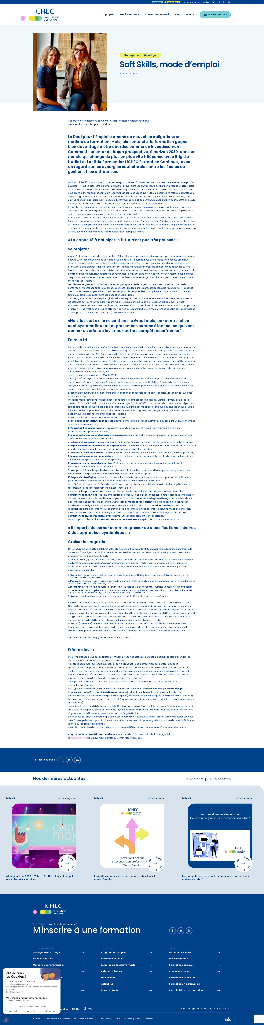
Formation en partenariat (184, 984)
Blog (177, 14)
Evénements (108, 978)
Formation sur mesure (182, 978)
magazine (79, 738)
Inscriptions (172, 2)
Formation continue (181, 965)
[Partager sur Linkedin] (77, 760)
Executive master (179, 971)
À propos (108, 14)
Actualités (107, 984)
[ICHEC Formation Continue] (43, 15)
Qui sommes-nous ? (181, 952)
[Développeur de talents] (49, 909)
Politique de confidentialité (109, 1019)
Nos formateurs (129, 14)
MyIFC (206, 2)
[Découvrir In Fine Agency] (228, 1019)
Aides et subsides (111, 971)
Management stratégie (47, 952)
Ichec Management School (194, 1009)
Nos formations (217, 15)
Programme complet (113, 952)
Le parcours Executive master (119, 965)
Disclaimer (147, 1019)
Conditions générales (132, 1019)
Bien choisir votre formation (186, 990)
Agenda (157, 2)
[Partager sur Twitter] (69, 760)
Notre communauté (157, 14)
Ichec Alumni (220, 1009)
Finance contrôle (43, 959)
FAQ (214, 2)
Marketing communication (48, 965)
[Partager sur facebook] (60, 760)
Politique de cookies (87, 1019)
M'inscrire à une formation (87, 931)
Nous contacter (192, 2)
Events (190, 14)
